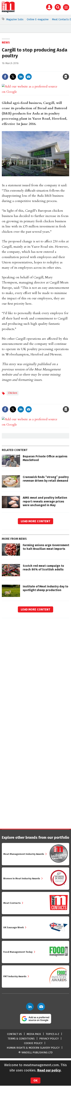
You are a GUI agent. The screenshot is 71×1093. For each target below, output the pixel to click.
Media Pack (34, 1034)
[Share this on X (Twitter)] (13, 76)
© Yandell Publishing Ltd (35, 1052)
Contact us (14, 1034)
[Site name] (8, 12)
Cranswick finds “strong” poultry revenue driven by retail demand (46, 478)
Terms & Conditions (21, 1038)
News (6, 42)
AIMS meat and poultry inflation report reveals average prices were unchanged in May (45, 501)
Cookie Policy (33, 1043)
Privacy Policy (49, 1038)
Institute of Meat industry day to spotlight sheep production (45, 588)
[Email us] (41, 1006)
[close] (69, 69)
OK (35, 1080)
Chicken (12, 393)
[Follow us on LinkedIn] (30, 1006)
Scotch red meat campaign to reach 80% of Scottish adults (43, 567)
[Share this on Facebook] (5, 76)
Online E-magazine (38, 19)
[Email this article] (28, 76)
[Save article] (66, 76)
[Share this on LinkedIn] (20, 76)
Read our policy (49, 1070)
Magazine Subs (14, 19)
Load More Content (35, 521)
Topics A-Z (52, 1034)
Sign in (23, 69)
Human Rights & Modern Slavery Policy (33, 1047)
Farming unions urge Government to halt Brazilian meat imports (46, 547)
